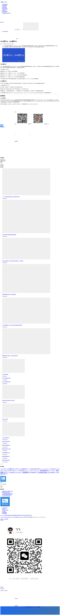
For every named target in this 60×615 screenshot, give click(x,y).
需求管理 (8, 472)
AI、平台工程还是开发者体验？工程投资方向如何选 (11, 196)
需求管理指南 (4, 512)
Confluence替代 (4, 468)
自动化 (24, 515)
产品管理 (8, 515)
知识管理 (11, 515)
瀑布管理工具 (22, 470)
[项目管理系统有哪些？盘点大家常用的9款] (26, 292)
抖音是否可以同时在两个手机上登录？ (8, 400)
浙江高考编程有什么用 (6, 452)
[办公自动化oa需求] (13, 372)
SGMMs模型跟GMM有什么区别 (7, 493)
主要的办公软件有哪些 (6, 441)
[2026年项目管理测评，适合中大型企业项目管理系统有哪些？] (26, 323)
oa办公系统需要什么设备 (6, 378)
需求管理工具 (13, 472)
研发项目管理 (4, 5)
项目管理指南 (4, 513)
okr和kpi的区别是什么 (5, 437)
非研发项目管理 (5, 4)
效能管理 (15, 515)
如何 (14, 470)
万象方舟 (30, 515)
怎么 (17, 470)
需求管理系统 (20, 472)
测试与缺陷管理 (5, 11)
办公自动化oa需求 (5, 374)
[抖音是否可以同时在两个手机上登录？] (13, 398)
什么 (7, 470)
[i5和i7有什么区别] (13, 417)
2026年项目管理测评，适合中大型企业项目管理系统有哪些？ (12, 325)
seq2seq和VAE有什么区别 (6, 495)
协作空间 (21, 515)
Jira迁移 (24, 468)
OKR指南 (3, 511)
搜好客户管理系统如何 (6, 460)
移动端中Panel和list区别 (6, 492)
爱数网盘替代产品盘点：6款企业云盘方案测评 (10, 355)
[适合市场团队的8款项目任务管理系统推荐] (26, 232)
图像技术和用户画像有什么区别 (7, 491)
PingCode (35, 469)
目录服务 (27, 515)
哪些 (10, 470)
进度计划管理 (4, 7)
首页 (5, 31)
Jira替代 (11, 468)
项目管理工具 (34, 472)
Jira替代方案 (4, 6)
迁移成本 (54, 470)
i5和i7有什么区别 (5, 419)
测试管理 (18, 515)
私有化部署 (44, 470)
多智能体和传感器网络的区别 (7, 494)
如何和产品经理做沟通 (6, 445)
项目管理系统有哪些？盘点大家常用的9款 (9, 294)
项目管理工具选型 (44, 472)
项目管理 (26, 472)
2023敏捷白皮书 (5, 507)
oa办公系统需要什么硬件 (6, 381)
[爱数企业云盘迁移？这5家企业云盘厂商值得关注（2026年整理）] (26, 259)
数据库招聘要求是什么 (6, 456)
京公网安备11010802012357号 (12, 517)
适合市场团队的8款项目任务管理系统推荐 (9, 234)
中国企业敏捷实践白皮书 (6, 13)
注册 (3, 22)
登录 (1, 22)
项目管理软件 (53, 472)
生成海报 (16, 141)
